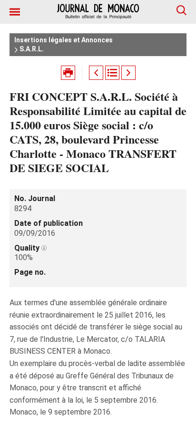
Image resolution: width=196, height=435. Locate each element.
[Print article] (68, 73)
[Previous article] (96, 73)
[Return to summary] (112, 73)
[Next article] (128, 73)
